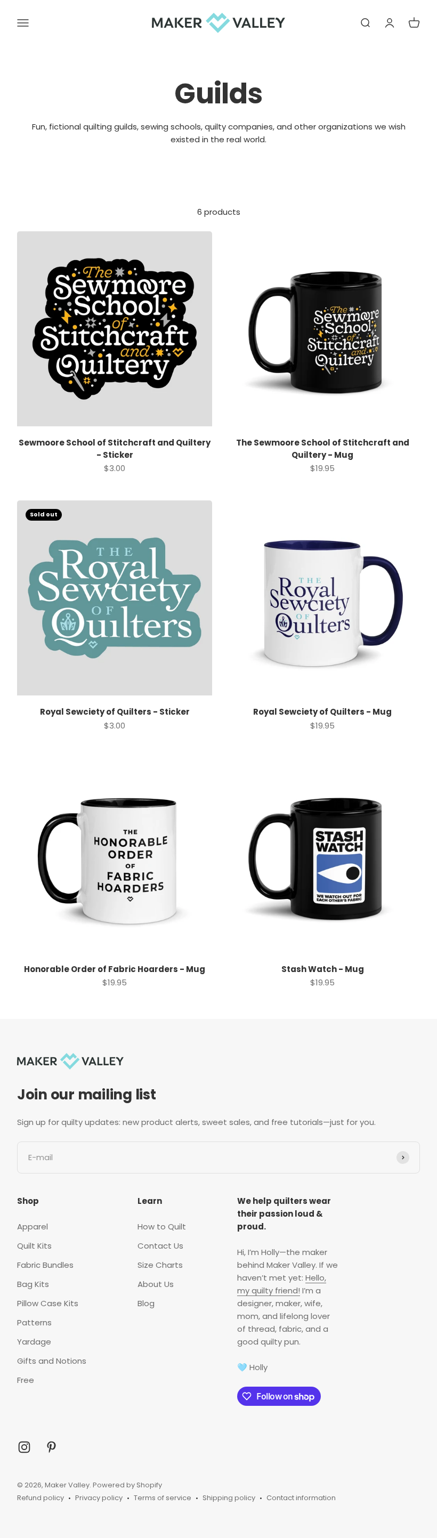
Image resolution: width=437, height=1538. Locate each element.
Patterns (34, 1322)
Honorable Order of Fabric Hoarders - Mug (114, 969)
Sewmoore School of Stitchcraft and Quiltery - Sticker (115, 448)
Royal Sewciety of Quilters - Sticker (115, 711)
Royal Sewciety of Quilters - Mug (322, 711)
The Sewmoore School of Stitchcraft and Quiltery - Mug (322, 448)
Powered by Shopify (127, 1485)
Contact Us (160, 1245)
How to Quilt (161, 1226)
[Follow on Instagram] (24, 1447)
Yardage (34, 1341)
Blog (146, 1303)
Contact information (301, 1498)
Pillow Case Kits (47, 1303)
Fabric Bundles (45, 1264)
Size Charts (160, 1264)
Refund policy (40, 1498)
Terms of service (162, 1498)
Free (25, 1380)
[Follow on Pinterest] (51, 1447)
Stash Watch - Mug (322, 969)
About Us (155, 1284)
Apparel (32, 1226)
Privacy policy (99, 1498)
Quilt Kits (34, 1245)
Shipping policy (229, 1498)
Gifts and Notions (51, 1360)
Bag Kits (33, 1284)
